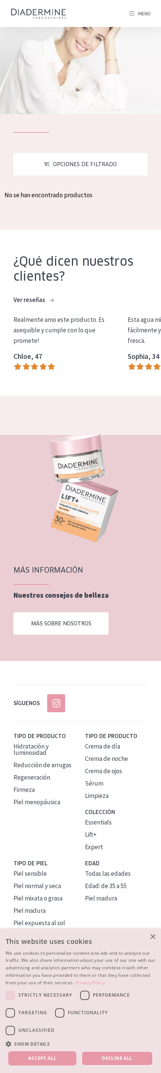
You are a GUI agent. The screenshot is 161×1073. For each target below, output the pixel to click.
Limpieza (97, 796)
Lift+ (91, 834)
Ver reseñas (29, 300)
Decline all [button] (117, 1058)
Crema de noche (106, 759)
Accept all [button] (42, 1058)
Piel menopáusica (36, 802)
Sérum (94, 783)
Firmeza (24, 790)
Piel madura (29, 910)
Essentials (98, 822)
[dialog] (80, 1001)
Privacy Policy (90, 982)
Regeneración (31, 777)
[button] (80, 1043)
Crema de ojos (103, 771)
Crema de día (102, 746)
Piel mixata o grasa (38, 898)
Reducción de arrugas (42, 765)
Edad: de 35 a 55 (106, 886)
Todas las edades (108, 873)
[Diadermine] (38, 13)
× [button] (152, 937)
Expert (94, 847)
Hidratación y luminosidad (31, 749)
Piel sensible (30, 873)
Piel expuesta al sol (39, 923)
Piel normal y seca (37, 886)
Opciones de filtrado (85, 164)
